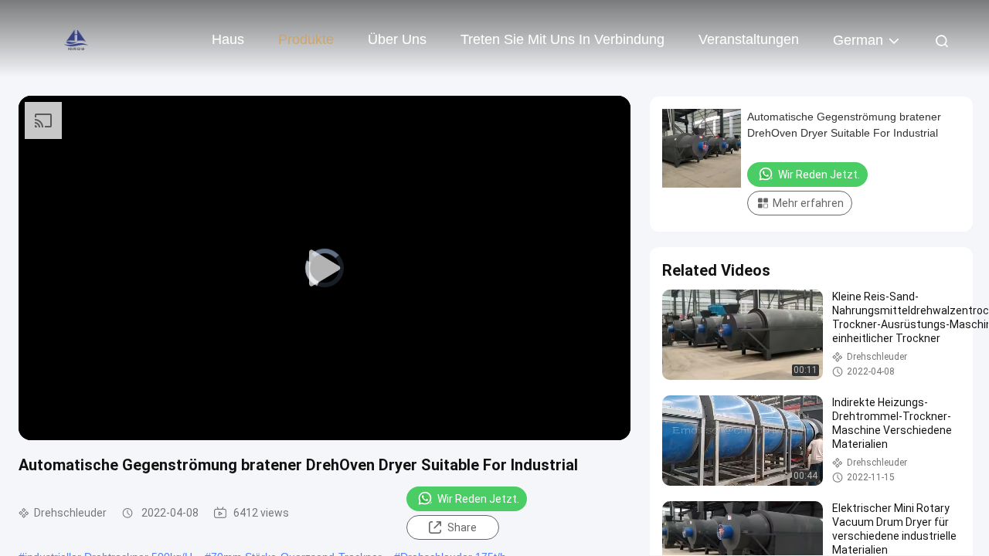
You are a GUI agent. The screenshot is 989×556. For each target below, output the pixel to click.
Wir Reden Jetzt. (478, 499)
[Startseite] (77, 38)
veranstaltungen (748, 39)
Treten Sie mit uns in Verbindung (562, 39)
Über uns (397, 39)
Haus (228, 39)
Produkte (306, 39)
